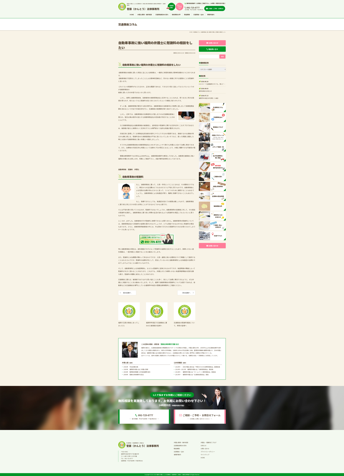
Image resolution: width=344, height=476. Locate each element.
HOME (132, 14)
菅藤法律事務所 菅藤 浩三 (170, 344)
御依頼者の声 (176, 14)
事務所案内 (210, 14)
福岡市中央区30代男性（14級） (209, 98)
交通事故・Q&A (198, 14)
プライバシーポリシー (208, 452)
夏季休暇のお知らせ (205, 91)
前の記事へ (127, 293)
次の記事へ (186, 293)
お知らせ (203, 445)
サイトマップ (205, 454)
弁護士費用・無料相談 (145, 14)
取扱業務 (187, 14)
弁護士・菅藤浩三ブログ (208, 442)
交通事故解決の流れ (161, 14)
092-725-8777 (193, 7)
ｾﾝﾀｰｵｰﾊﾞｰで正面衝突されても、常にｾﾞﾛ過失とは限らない (217, 84)
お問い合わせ (205, 448)
